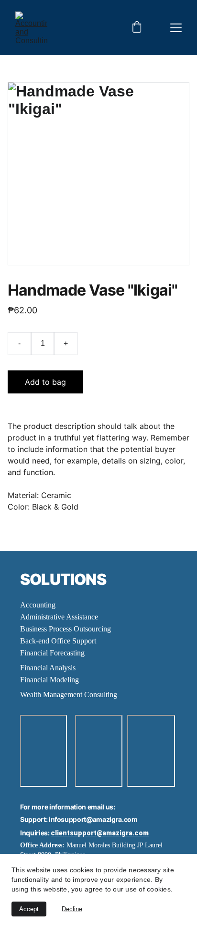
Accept (29, 909)
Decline (72, 909)
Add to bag (45, 382)
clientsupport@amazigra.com (100, 833)
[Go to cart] (137, 28)
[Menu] (176, 28)
